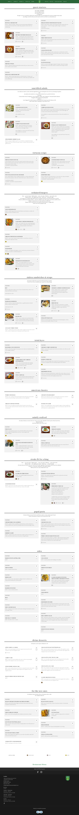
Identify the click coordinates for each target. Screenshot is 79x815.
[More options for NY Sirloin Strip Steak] (36, 472)
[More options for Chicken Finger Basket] (72, 395)
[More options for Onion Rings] (72, 591)
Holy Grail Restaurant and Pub (68, 778)
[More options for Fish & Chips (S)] (36, 373)
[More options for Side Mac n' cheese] (36, 616)
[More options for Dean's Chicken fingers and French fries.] (36, 700)
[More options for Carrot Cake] (36, 658)
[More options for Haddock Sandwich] (36, 300)
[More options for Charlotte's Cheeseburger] (36, 742)
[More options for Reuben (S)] (36, 315)
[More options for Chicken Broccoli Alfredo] (36, 520)
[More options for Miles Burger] (72, 723)
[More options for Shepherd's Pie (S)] (72, 370)
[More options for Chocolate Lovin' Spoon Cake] (72, 658)
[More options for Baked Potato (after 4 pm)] (36, 556)
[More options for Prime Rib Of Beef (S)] (72, 484)
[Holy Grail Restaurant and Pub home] (39, 1)
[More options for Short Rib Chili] (72, 173)
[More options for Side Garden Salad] (72, 614)
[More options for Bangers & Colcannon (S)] (36, 345)
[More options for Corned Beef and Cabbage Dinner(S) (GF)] (36, 358)
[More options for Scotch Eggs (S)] (72, 61)
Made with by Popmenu (23, 769)
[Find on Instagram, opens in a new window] (41, 772)
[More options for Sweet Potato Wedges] (72, 627)
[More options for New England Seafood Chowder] (36, 173)
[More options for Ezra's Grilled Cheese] (36, 711)
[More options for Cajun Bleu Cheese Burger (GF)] (37, 220)
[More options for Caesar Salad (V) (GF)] (36, 106)
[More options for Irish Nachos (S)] (36, 47)
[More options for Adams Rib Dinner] (36, 484)
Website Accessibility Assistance (39, 808)
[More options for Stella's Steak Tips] (72, 733)
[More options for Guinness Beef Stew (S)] (72, 158)
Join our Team (58, 1)
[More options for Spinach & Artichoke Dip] (36, 73)
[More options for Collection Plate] (72, 48)
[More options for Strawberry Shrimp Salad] (36, 140)
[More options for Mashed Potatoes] (36, 586)
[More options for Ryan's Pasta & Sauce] (72, 700)
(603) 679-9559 (7, 783)
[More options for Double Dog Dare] (72, 404)
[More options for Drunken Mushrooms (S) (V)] (36, 33)
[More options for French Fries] (36, 566)
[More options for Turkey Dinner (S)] (36, 395)
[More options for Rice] (36, 596)
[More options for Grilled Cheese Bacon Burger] (37, 235)
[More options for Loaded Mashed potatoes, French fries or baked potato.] (72, 575)
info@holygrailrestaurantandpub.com (11, 785)
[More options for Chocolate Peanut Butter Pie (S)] (72, 648)
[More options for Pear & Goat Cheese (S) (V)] (72, 123)
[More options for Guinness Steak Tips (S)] (72, 472)
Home (32, 1)
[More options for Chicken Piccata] (72, 520)
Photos (46, 1)
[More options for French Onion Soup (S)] (36, 158)
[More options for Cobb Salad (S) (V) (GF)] (72, 106)
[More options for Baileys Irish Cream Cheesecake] (36, 677)
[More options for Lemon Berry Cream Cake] (36, 667)
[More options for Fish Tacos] (36, 427)
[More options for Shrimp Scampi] (36, 531)
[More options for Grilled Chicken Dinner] (36, 404)
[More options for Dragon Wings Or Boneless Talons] (72, 21)
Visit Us (51, 1)
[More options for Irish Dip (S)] (72, 301)
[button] (9, 2)
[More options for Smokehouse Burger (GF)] (37, 259)
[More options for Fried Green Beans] (72, 36)
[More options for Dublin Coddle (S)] (72, 358)
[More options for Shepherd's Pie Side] (72, 600)
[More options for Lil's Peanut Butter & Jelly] (36, 720)
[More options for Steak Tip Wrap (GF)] (72, 316)
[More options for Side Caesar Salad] (36, 605)
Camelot (15, 1)
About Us (27, 1)
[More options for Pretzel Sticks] (36, 62)
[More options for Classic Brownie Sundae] (72, 678)
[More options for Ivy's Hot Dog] (72, 711)
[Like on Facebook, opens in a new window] (38, 772)
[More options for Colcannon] (72, 556)
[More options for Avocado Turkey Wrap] (36, 328)
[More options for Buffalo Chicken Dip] (36, 21)
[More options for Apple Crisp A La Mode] (36, 648)
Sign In (65, 1)
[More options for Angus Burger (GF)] (37, 208)
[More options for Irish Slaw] (36, 575)
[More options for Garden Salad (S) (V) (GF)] (36, 122)
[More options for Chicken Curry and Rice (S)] (72, 345)
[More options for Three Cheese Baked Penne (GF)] (72, 534)
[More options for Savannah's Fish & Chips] (36, 731)
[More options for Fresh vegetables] (72, 566)
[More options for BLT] (36, 286)
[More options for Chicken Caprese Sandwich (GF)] (72, 286)
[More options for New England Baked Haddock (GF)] (36, 441)
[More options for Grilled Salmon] (72, 427)
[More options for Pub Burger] (37, 247)
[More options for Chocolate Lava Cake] (72, 666)
